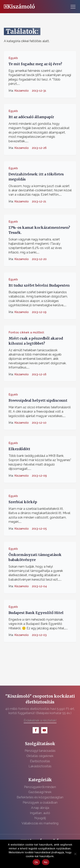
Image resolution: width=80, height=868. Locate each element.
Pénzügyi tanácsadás (40, 751)
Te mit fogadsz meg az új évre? (35, 64)
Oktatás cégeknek (40, 756)
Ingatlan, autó (40, 813)
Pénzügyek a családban (40, 802)
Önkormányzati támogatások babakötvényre (35, 557)
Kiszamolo (21, 90)
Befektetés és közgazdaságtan (40, 797)
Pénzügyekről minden (40, 787)
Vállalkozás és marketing (40, 823)
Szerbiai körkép (23, 502)
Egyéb (13, 58)
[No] (75, 854)
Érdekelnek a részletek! (40, 720)
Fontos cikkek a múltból (26, 332)
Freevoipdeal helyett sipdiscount (38, 400)
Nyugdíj (40, 818)
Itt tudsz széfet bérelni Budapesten (39, 285)
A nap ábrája (40, 808)
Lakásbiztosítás (40, 766)
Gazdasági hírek (40, 792)
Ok (36, 862)
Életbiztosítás (40, 761)
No (46, 862)
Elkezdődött (19, 449)
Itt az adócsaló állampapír (31, 117)
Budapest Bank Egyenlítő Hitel (36, 612)
